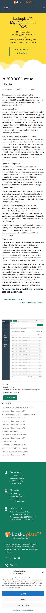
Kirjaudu (5, 8)
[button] (43, 572)
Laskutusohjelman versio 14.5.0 (13, 418)
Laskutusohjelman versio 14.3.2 (13, 428)
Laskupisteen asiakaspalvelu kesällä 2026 (17, 408)
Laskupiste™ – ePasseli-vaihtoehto (14, 435)
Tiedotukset (31, 89)
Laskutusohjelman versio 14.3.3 (13, 424)
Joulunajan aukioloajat (10, 431)
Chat (11, 481)
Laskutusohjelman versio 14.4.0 (13, 421)
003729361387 (30, 517)
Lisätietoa (9, 398)
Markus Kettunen (8, 89)
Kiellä (23, 599)
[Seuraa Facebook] (6, 558)
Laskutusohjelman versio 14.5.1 (13, 411)
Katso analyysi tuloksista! (22, 51)
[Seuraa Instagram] (10, 558)
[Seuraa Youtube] (19, 558)
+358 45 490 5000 (16, 476)
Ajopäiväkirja (8, 387)
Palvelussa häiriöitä (9, 441)
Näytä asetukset (23, 605)
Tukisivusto (14, 483)
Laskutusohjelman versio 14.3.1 (13, 438)
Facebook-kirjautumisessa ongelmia (15, 451)
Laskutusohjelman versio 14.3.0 (13, 455)
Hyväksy (23, 594)
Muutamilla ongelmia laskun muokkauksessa (18, 414)
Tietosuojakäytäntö (27, 610)
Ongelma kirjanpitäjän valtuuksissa (14, 448)
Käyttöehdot (16, 610)
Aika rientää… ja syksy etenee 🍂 (14, 445)
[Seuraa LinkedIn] (15, 558)
